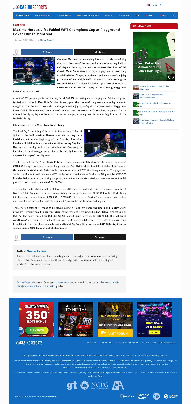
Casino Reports (25, 282)
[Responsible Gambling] (154, 396)
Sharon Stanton (47, 40)
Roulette (124, 15)
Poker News (19, 25)
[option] (154, 56)
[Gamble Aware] (141, 396)
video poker (33, 286)
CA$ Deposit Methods (89, 15)
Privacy (145, 342)
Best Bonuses (64, 15)
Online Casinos (43, 15)
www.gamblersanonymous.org (101, 367)
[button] (169, 77)
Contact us (105, 342)
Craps (150, 15)
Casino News (23, 15)
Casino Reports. (35, 396)
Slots (109, 15)
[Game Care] (127, 396)
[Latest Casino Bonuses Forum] (115, 319)
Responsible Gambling (164, 342)
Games (164, 15)
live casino (50, 286)
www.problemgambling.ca (74, 367)
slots (107, 282)
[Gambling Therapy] (169, 396)
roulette (115, 282)
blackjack (21, 286)
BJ (138, 15)
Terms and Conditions (126, 342)
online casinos (61, 282)
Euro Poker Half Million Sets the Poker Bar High (149, 67)
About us (92, 342)
